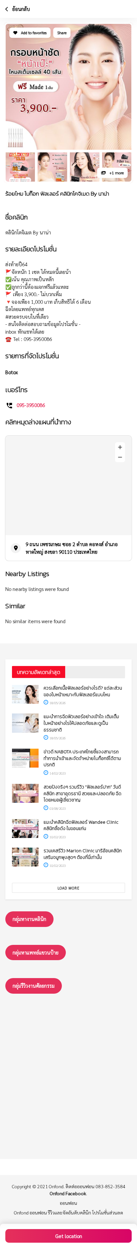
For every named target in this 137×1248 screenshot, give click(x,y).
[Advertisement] (68, 1074)
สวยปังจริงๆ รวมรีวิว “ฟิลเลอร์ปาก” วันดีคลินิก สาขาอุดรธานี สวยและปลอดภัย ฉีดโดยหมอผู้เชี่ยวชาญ (82, 793)
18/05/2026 (57, 703)
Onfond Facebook (68, 1193)
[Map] (68, 485)
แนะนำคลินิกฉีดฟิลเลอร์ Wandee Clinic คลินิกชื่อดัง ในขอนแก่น (81, 825)
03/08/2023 (57, 808)
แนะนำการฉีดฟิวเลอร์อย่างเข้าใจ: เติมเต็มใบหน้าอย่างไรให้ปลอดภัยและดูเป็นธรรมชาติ (81, 723)
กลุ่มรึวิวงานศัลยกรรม (34, 985)
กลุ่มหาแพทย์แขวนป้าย (36, 952)
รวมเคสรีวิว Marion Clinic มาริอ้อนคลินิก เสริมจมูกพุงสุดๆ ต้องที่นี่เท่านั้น (83, 854)
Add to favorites (33, 32)
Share (62, 32)
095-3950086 (31, 405)
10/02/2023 (57, 837)
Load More (68, 887)
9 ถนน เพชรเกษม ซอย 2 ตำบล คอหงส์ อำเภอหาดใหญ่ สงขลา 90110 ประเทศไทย (72, 548)
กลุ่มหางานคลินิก (29, 919)
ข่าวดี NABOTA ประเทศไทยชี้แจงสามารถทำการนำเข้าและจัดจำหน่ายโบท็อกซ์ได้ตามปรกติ (82, 758)
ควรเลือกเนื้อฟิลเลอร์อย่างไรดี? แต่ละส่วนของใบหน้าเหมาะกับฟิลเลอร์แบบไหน (83, 691)
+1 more (116, 172)
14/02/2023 (57, 773)
